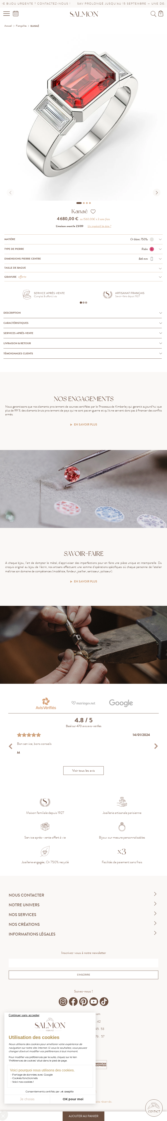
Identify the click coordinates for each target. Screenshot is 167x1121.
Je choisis (27, 1099)
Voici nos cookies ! (23, 1081)
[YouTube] (93, 1001)
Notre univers (24, 905)
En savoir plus (85, 425)
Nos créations (24, 924)
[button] (154, 1108)
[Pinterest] (83, 1001)
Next (156, 746)
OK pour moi (73, 1099)
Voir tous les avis (83, 770)
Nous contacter (26, 895)
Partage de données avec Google (32, 1074)
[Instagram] (63, 1001)
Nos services (22, 915)
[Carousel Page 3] (87, 203)
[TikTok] (104, 1001)
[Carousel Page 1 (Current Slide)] (79, 203)
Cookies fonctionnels (25, 1078)
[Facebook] (73, 1001)
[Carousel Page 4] (90, 203)
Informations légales (32, 934)
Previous (11, 746)
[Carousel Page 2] (84, 203)
